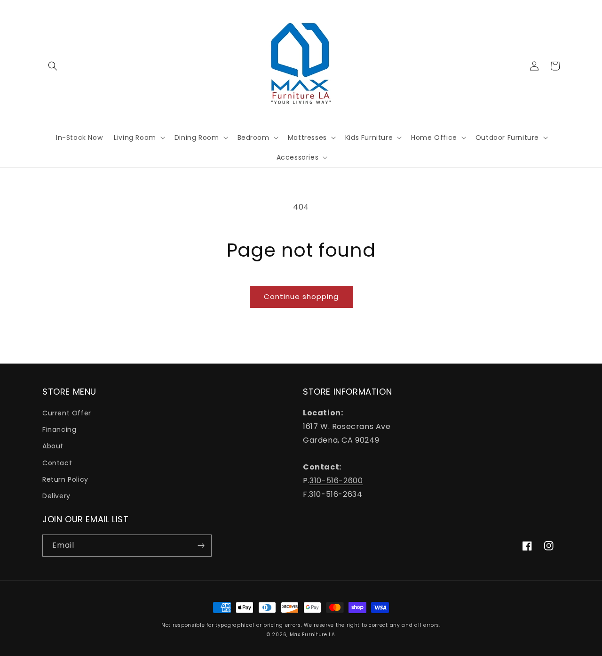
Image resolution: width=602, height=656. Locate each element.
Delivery (56, 496)
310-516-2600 (336, 480)
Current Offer (66, 413)
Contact (57, 463)
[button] (52, 66)
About (52, 446)
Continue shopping (301, 296)
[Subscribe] (200, 546)
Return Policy (65, 479)
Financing (59, 429)
